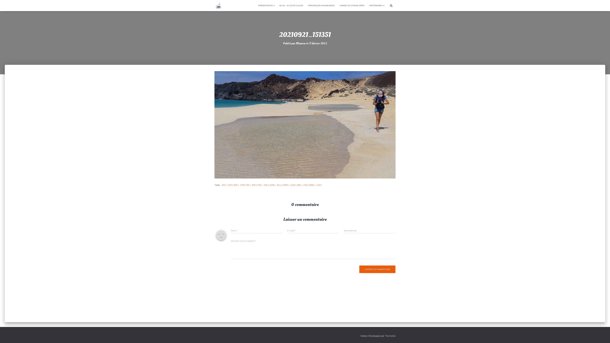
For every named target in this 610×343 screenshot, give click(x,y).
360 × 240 (302, 185)
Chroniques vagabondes (321, 5)
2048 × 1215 (288, 185)
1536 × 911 (275, 185)
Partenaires (376, 5)
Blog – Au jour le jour (291, 5)
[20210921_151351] (305, 124)
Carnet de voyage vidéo (352, 5)
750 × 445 (250, 185)
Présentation (265, 5)
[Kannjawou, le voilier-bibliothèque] (218, 6)
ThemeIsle (390, 335)
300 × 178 (239, 185)
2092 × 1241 (315, 185)
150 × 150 (227, 185)
